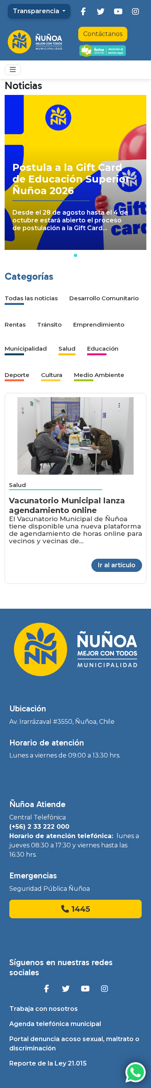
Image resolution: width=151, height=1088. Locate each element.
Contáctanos (102, 34)
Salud (67, 348)
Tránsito (49, 324)
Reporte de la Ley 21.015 (48, 1063)
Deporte (17, 375)
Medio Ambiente (99, 375)
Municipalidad (26, 348)
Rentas (15, 324)
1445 (79, 909)
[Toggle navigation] (13, 69)
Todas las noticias (31, 298)
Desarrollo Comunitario (104, 298)
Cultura (51, 375)
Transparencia (37, 11)
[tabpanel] (75, 172)
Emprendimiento (98, 324)
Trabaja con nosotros (43, 1008)
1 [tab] (75, 256)
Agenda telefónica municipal (55, 1024)
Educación (102, 348)
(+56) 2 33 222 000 (39, 826)
